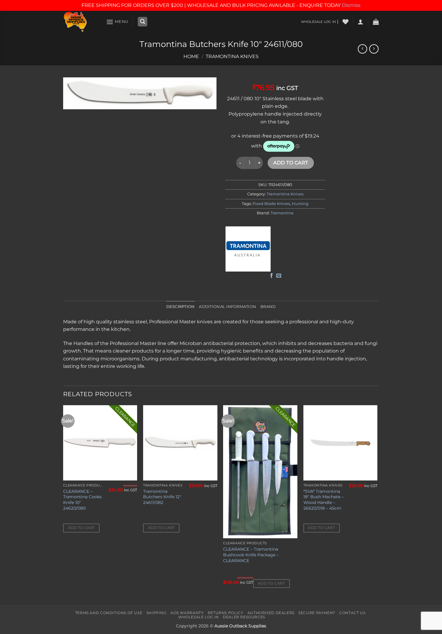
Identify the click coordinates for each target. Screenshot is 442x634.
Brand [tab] (268, 306)
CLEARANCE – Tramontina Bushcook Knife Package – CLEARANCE (251, 554)
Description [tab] (180, 306)
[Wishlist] (345, 21)
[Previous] (63, 504)
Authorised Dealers (270, 613)
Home (191, 56)
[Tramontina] (248, 249)
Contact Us (352, 613)
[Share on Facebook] (271, 275)
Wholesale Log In (198, 617)
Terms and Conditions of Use (109, 613)
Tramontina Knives (232, 56)
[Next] (377, 504)
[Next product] (362, 49)
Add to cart (290, 163)
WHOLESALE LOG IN (318, 22)
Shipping (156, 613)
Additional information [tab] (227, 306)
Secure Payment (316, 613)
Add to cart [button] (81, 528)
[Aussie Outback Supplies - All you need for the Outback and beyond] (80, 22)
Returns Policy (226, 613)
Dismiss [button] (351, 5)
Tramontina (282, 213)
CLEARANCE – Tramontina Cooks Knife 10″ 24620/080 (82, 500)
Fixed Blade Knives (271, 203)
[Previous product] (374, 49)
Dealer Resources (244, 617)
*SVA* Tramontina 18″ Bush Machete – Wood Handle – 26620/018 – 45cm (323, 500)
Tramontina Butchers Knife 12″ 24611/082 (162, 497)
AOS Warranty (187, 613)
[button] (117, 21)
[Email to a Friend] (278, 275)
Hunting (300, 203)
